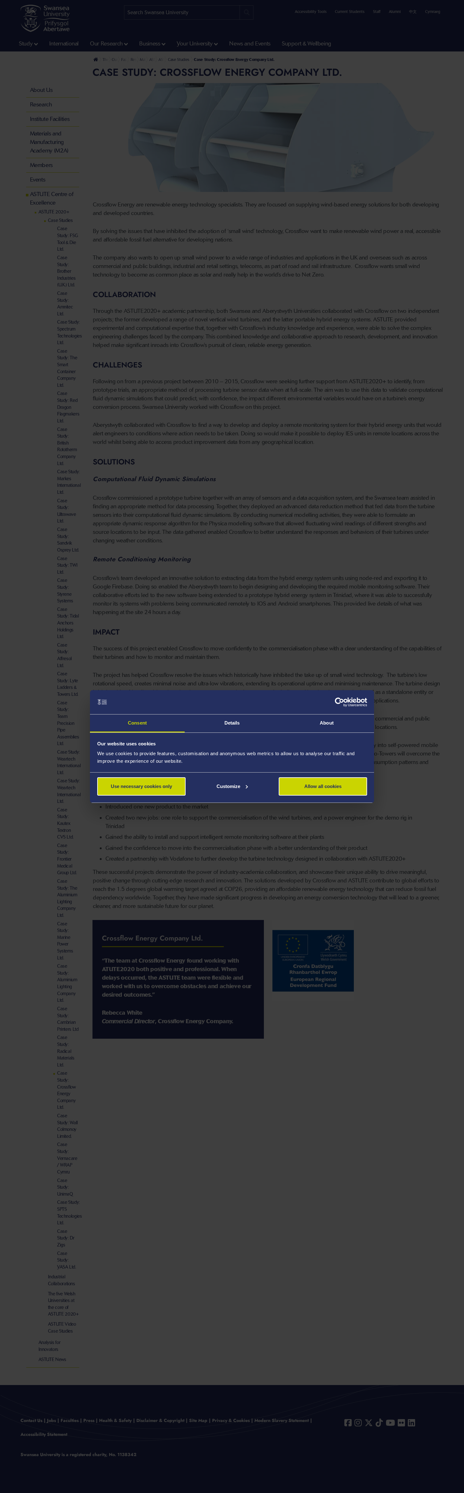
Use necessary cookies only (141, 786)
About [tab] (327, 723)
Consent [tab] (137, 723)
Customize (228, 786)
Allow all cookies (323, 786)
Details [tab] (232, 723)
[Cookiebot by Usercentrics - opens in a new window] (339, 702)
